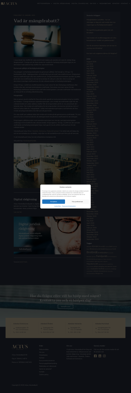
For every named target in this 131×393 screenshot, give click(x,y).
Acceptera (53, 202)
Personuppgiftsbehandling (69, 206)
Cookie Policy (57, 206)
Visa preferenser (77, 202)
